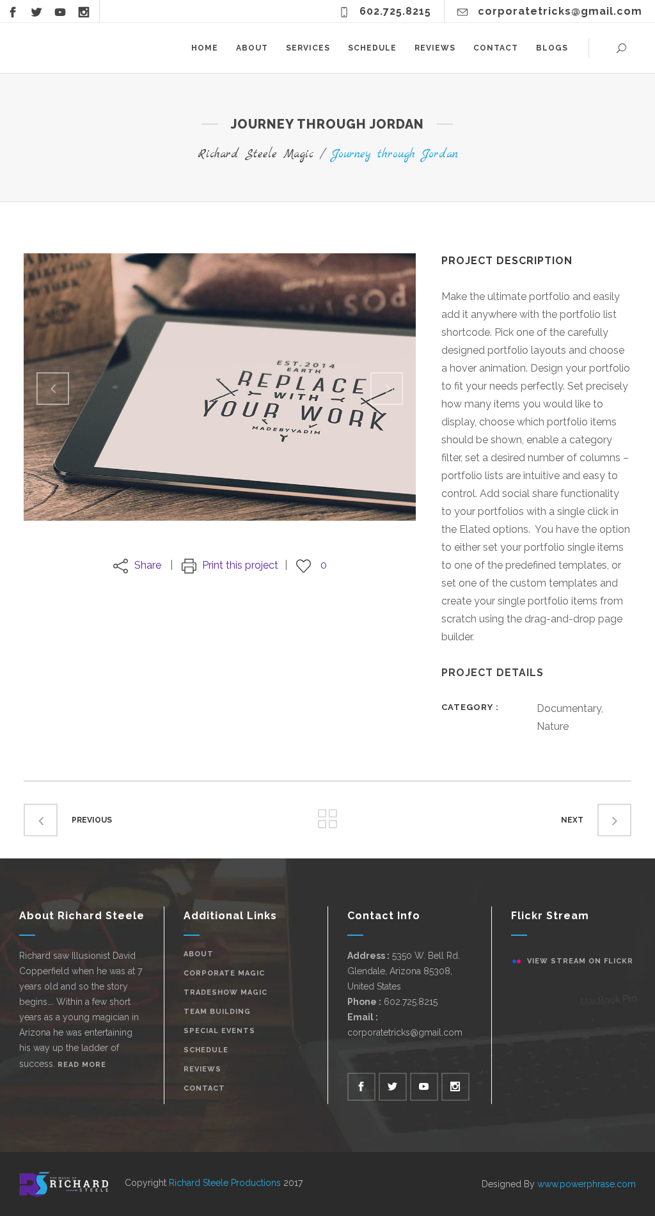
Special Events (219, 1031)
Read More (82, 1065)
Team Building (217, 1011)
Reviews (202, 1069)
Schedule (206, 1050)
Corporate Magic (224, 973)
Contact (204, 1088)
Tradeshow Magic (225, 992)
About (199, 954)
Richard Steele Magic (255, 154)
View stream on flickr (580, 961)
